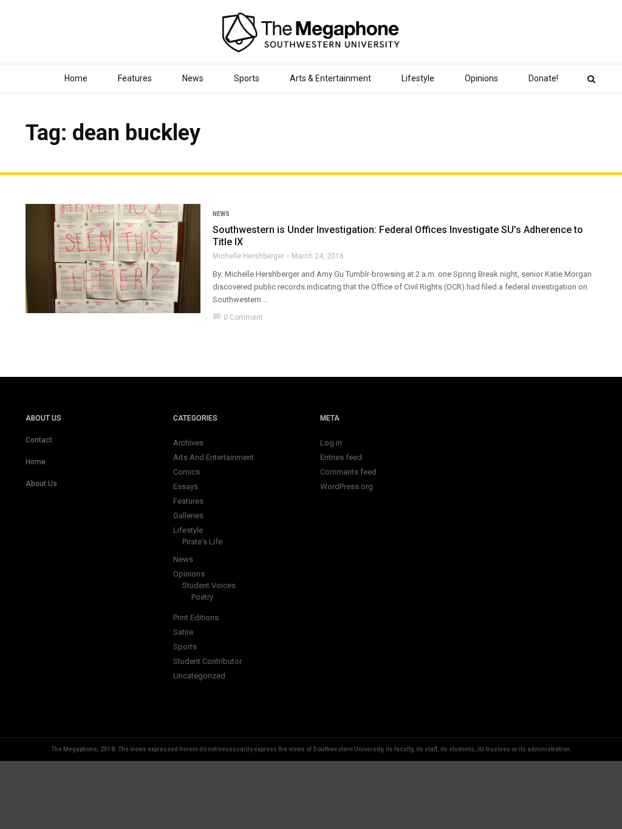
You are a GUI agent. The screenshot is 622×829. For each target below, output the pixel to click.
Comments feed (348, 471)
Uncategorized (199, 675)
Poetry (202, 596)
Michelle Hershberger (248, 256)
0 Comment (238, 317)
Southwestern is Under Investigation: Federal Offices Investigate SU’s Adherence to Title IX (398, 236)
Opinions (481, 78)
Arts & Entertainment (330, 78)
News (192, 78)
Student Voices (209, 585)
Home (75, 78)
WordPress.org (346, 486)
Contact (39, 440)
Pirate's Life (202, 541)
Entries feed (341, 457)
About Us (41, 483)
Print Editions (196, 617)
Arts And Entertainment (213, 457)
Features (135, 78)
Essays (185, 486)
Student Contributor (207, 661)
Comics (186, 471)
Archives (188, 442)
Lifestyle (418, 78)
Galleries (188, 515)
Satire (183, 632)
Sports (246, 78)
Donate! (543, 78)
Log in (331, 442)
